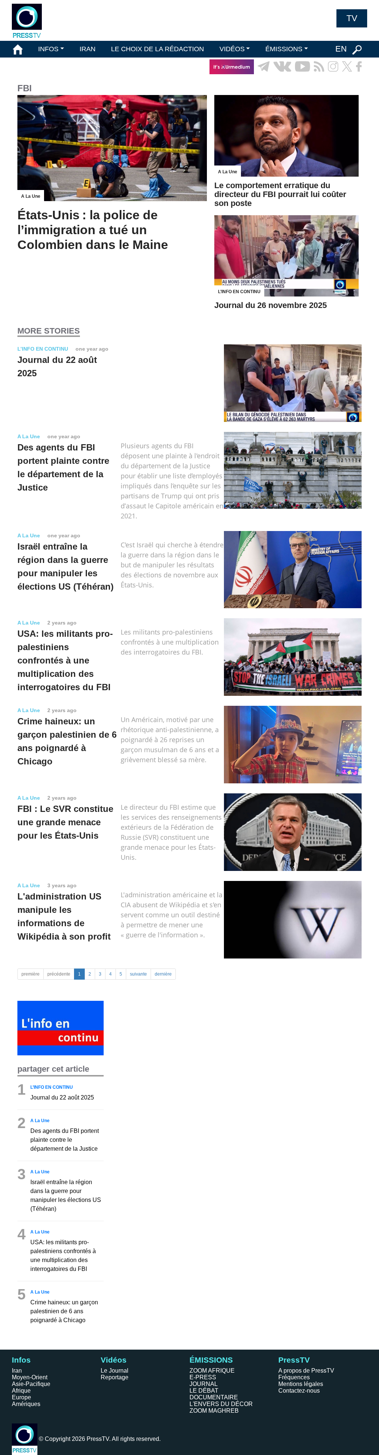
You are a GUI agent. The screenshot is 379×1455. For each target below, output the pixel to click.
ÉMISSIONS (283, 49)
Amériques (26, 1404)
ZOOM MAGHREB (214, 1411)
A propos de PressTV (306, 1370)
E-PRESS (203, 1377)
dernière (163, 974)
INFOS (48, 49)
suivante (138, 974)
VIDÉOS (232, 49)
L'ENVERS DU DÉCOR (221, 1404)
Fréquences (294, 1377)
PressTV (294, 1360)
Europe (21, 1397)
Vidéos (114, 1360)
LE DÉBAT (204, 1390)
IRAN (87, 49)
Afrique (21, 1390)
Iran (17, 1370)
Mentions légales (300, 1384)
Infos (21, 1360)
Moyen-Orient (29, 1377)
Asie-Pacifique (31, 1384)
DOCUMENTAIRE (214, 1397)
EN (341, 48)
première (30, 974)
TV (351, 18)
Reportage (114, 1377)
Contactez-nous (299, 1390)
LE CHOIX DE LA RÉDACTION (157, 49)
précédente (58, 974)
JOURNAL (204, 1384)
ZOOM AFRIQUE (212, 1370)
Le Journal (114, 1370)
